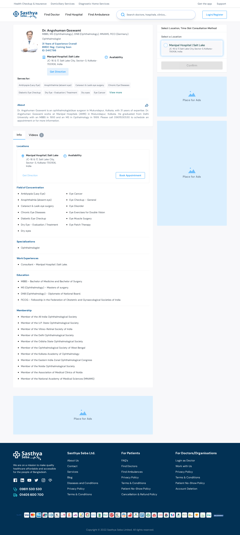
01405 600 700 (32, 495)
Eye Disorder (76, 206)
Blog (69, 477)
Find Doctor (52, 14)
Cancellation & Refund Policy (139, 494)
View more (115, 92)
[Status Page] (50, 480)
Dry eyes (26, 230)
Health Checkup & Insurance (30, 3)
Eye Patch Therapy (80, 224)
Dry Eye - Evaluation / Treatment (39, 224)
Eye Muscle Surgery (80, 218)
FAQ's (124, 460)
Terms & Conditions (79, 494)
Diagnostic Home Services (94, 3)
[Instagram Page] (43, 480)
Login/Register (214, 14)
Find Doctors (129, 466)
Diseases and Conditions (82, 483)
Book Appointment (130, 175)
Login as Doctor (185, 460)
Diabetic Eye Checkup (33, 218)
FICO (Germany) (119, 34)
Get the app (205, 3)
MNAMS (104, 34)
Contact (72, 466)
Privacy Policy (76, 488)
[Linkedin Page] (22, 480)
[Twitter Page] (36, 480)
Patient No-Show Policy (136, 488)
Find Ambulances (132, 472)
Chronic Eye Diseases (33, 212)
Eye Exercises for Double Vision (87, 212)
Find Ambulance (98, 14)
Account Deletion (186, 488)
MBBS (45, 34)
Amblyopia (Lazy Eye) (33, 193)
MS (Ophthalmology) (61, 34)
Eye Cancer (75, 193)
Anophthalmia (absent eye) (36, 199)
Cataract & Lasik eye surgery (37, 206)
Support (221, 3)
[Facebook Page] (15, 480)
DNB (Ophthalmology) (86, 34)
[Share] (147, 105)
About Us (73, 460)
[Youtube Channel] (29, 480)
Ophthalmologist (30, 247)
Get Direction (58, 71)
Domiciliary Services (62, 3)
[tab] (19, 135)
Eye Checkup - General (82, 199)
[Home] (25, 14)
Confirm (192, 65)
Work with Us (184, 466)
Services (72, 472)
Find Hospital (74, 14)
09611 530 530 (31, 489)
